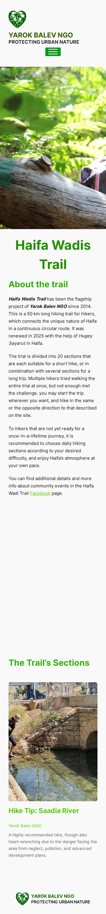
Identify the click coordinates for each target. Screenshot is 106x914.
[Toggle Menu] (53, 52)
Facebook (40, 493)
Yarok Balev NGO (41, 35)
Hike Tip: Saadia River (44, 811)
